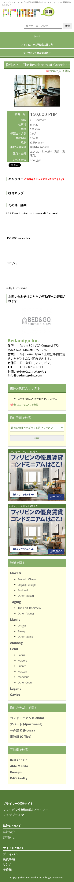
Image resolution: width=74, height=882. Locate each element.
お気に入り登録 (59, 71)
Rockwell (23, 590)
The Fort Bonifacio (29, 608)
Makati (15, 573)
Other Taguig (26, 613)
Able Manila (19, 766)
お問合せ (9, 837)
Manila (15, 619)
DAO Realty (18, 778)
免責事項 (9, 859)
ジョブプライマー (15, 815)
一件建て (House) (22, 730)
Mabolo (22, 660)
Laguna (15, 689)
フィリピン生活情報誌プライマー (25, 810)
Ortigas (22, 626)
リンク (7, 864)
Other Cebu (25, 682)
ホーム (37, 36)
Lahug (21, 655)
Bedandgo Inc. (23, 340)
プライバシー (12, 854)
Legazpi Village (27, 584)
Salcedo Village (27, 579)
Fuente (22, 666)
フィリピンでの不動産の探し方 (37, 44)
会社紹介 (9, 832)
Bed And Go (18, 760)
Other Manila (26, 636)
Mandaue (23, 677)
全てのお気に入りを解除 (26, 404)
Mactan (22, 671)
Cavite (15, 695)
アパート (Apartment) (26, 724)
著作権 (7, 869)
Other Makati (26, 595)
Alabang (16, 643)
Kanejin (16, 772)
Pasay (21, 631)
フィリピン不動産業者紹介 (37, 52)
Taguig (15, 602)
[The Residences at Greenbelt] (37, 105)
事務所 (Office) (20, 737)
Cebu (14, 649)
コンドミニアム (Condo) (27, 718)
